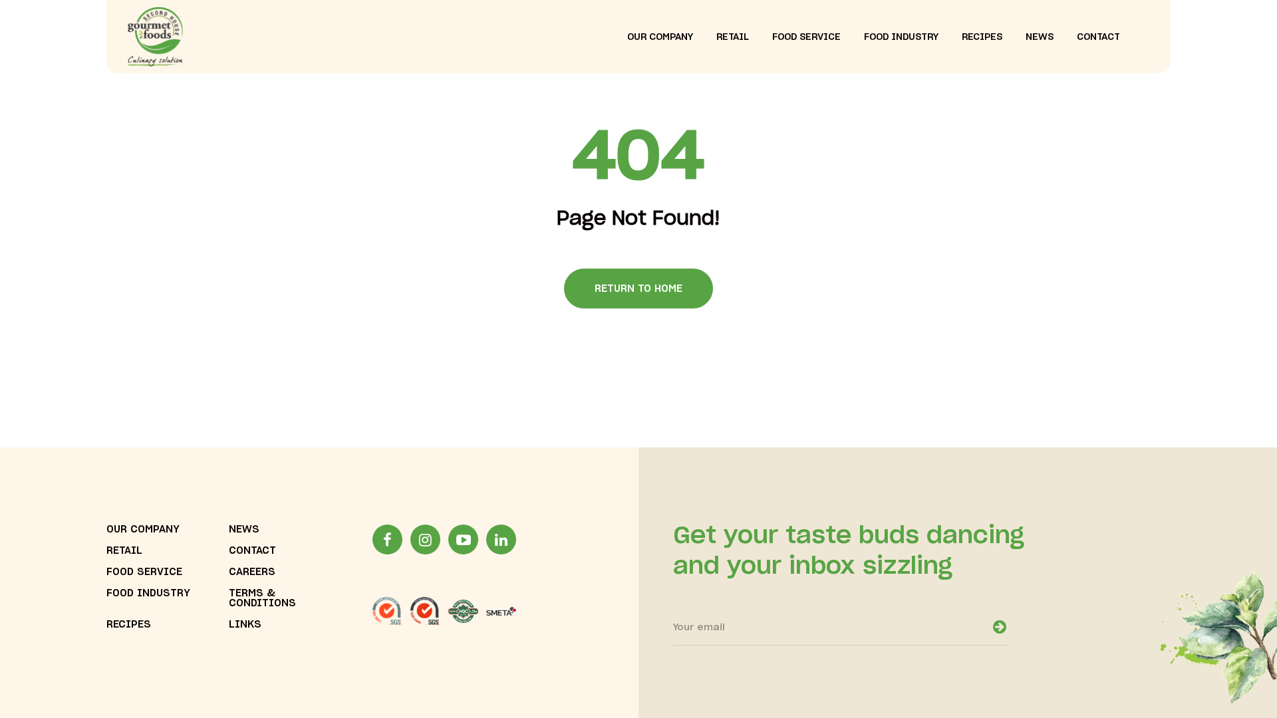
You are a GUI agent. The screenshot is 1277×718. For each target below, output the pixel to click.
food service (806, 37)
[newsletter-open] (999, 627)
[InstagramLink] (425, 539)
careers (252, 572)
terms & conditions (262, 598)
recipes (982, 37)
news (1040, 37)
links (245, 625)
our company (660, 37)
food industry (901, 37)
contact (1098, 37)
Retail (124, 551)
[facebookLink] (387, 539)
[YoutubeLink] (463, 539)
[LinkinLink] (501, 539)
